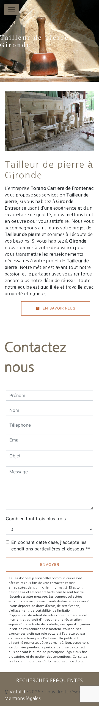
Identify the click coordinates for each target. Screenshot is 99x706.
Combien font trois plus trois (36, 518)
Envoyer (49, 564)
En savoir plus (58, 308)
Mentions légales (22, 698)
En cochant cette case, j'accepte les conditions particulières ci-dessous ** (50, 545)
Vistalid (17, 692)
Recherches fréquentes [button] (49, 680)
